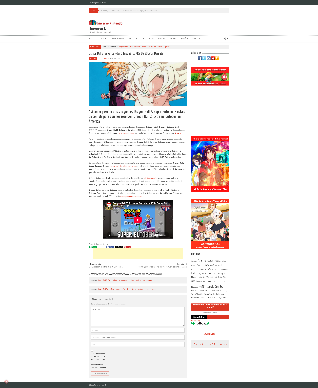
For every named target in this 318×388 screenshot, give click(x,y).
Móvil (224, 277)
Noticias (161, 38)
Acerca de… (102, 38)
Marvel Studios (201, 277)
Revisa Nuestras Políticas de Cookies (214, 344)
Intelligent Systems (203, 274)
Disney (201, 269)
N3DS (194, 281)
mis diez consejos (150, 178)
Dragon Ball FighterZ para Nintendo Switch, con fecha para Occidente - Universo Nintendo (130, 289)
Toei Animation (204, 298)
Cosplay (210, 265)
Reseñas (184, 38)
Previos (173, 38)
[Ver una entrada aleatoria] (225, 38)
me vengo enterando (126, 133)
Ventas (212, 298)
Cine (205, 264)
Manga (221, 273)
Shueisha (199, 294)
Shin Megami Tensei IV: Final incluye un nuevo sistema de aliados (163, 267)
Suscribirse (199, 317)
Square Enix (208, 294)
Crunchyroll (217, 265)
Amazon (178, 133)
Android (194, 261)
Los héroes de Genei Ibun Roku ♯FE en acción (106, 267)
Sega (226, 291)
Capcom (200, 265)
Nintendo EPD (196, 287)
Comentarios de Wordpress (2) (100, 304)
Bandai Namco (212, 261)
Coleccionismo (148, 38)
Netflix (199, 281)
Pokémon (215, 290)
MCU (207, 277)
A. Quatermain (105, 58)
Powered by (195, 320)
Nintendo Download (220, 282)
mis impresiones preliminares (131, 196)
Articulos (133, 38)
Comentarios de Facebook (118, 304)
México (220, 277)
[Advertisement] (138, 253)
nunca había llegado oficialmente (123, 166)
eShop (211, 269)
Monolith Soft (213, 277)
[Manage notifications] (6, 382)
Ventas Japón (218, 298)
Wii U (225, 297)
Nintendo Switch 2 (198, 290)
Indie (193, 273)
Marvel (194, 277)
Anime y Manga (118, 38)
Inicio (91, 38)
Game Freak (224, 269)
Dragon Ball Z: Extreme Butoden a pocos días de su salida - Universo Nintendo (126, 280)
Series (193, 294)
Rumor (222, 291)
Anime (202, 260)
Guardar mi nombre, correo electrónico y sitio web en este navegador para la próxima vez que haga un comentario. (98, 360)
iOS (210, 273)
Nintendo (208, 281)
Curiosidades (195, 270)
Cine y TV (196, 38)
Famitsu (217, 270)
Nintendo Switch (213, 286)
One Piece (208, 291)
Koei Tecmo (215, 274)
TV (209, 298)
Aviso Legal (210, 333)
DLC (206, 270)
